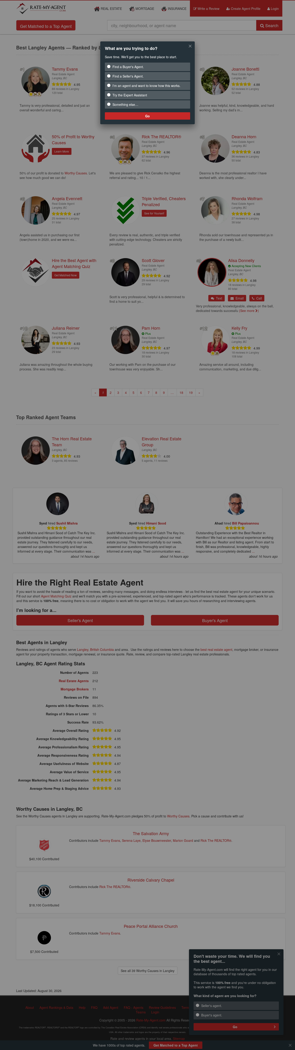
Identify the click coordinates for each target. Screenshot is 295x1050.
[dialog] (147, 82)
